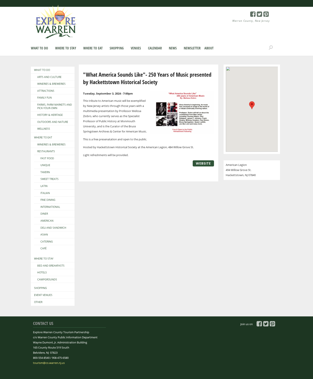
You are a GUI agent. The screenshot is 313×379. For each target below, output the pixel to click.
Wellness (43, 129)
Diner (44, 213)
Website (203, 163)
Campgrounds (47, 279)
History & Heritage (50, 115)
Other (38, 302)
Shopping (117, 48)
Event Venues (43, 295)
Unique (45, 165)
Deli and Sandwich (53, 228)
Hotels (42, 272)
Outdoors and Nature (52, 122)
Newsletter (192, 48)
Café (43, 248)
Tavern (45, 172)
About (209, 48)
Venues (136, 48)
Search (271, 48)
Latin (43, 186)
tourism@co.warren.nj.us (49, 363)
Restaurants (46, 151)
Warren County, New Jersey (251, 21)
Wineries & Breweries (51, 84)
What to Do (39, 48)
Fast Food (47, 158)
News (173, 48)
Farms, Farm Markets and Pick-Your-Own (54, 106)
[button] (252, 105)
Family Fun (44, 97)
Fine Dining (47, 200)
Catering (46, 241)
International (50, 207)
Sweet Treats (49, 179)
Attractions (45, 91)
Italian (45, 193)
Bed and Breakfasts (51, 265)
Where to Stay (65, 48)
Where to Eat (93, 48)
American (46, 221)
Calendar (155, 48)
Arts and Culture (49, 77)
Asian (44, 234)
